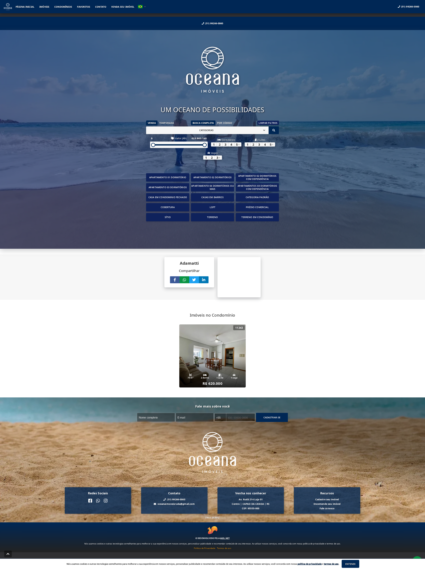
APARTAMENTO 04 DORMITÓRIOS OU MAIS (212, 187)
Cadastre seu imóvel (327, 499)
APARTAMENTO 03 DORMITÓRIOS (168, 187)
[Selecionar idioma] (142, 6)
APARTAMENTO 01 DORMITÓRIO (167, 177)
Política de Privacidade (204, 548)
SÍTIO (168, 217)
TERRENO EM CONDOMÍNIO (257, 217)
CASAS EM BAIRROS (212, 197)
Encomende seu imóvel (327, 503)
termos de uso (331, 563)
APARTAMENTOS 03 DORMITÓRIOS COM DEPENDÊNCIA (257, 187)
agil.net (225, 538)
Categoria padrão (257, 197)
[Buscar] (274, 130)
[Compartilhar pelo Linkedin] (204, 279)
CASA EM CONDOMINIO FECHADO (167, 197)
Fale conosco (327, 508)
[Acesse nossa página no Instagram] (106, 500)
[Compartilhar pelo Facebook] (175, 279)
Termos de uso (224, 548)
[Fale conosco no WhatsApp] (98, 500)
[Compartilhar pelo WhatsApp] (184, 279)
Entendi (350, 564)
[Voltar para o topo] (8, 554)
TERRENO (212, 217)
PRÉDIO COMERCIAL (257, 207)
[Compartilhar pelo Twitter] (194, 279)
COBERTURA (167, 207)
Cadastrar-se (272, 417)
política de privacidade (310, 563)
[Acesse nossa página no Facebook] (90, 500)
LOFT (212, 207)
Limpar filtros (268, 122)
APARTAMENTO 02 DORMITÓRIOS (212, 177)
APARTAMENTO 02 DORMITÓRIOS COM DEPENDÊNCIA (257, 177)
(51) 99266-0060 (214, 23)
